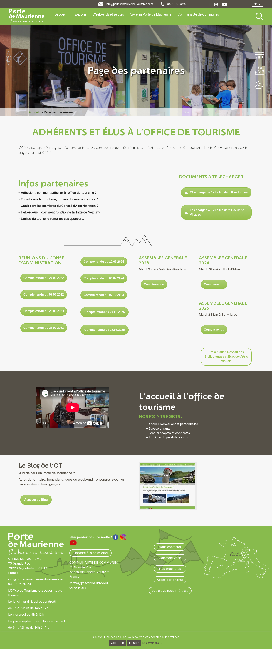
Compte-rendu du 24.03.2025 (104, 312)
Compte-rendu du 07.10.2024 (104, 294)
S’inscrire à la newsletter (90, 553)
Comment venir (170, 558)
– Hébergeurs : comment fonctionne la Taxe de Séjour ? (59, 212)
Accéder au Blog (36, 499)
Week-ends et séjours (108, 14)
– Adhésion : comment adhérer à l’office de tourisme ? (58, 192)
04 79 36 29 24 (176, 4)
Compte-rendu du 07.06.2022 (43, 294)
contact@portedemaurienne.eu (88, 583)
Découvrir (61, 14)
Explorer (80, 14)
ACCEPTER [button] (117, 642)
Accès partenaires (170, 580)
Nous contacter (170, 547)
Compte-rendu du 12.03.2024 (104, 261)
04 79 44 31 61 (78, 588)
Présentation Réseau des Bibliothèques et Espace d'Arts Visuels (226, 357)
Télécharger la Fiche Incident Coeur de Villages (217, 212)
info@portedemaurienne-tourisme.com (129, 4)
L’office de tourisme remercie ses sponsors (51, 219)
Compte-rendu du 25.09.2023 (43, 327)
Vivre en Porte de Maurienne (150, 14)
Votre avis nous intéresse (170, 590)
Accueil (34, 112)
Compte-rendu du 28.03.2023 (43, 311)
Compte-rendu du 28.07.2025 (104, 329)
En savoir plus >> (153, 643)
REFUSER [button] (134, 642)
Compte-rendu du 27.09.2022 (43, 277)
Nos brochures (170, 569)
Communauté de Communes (198, 14)
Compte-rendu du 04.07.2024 (104, 278)
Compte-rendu (154, 284)
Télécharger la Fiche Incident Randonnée (219, 192)
